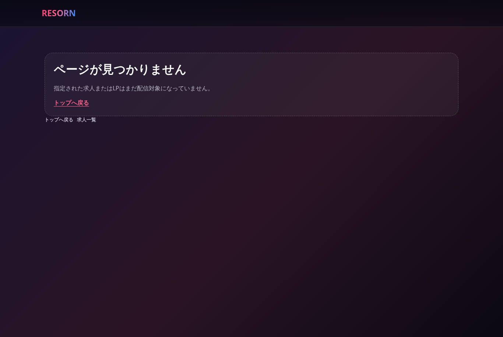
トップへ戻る (71, 102)
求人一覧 (86, 119)
